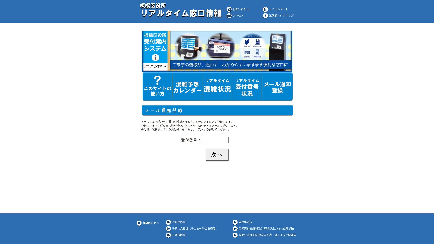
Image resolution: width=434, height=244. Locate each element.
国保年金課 (245, 222)
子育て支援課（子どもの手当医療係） (194, 228)
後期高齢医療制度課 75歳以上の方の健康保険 (266, 228)
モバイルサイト (278, 9)
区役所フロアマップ (280, 15)
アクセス (238, 15)
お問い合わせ (240, 9)
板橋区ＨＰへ (150, 222)
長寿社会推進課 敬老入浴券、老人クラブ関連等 (267, 234)
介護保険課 (178, 234)
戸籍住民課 (178, 222)
